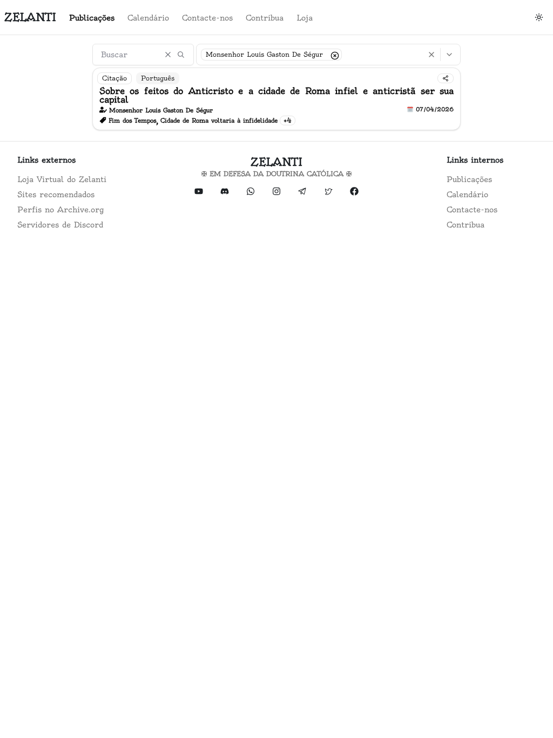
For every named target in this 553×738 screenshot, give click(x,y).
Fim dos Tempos (132, 120)
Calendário (148, 18)
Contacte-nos (207, 18)
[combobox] (328, 54)
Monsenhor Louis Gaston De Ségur (161, 110)
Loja (304, 18)
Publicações (91, 18)
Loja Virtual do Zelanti (61, 179)
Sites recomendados (56, 194)
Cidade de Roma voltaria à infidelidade (219, 120)
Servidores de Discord (60, 225)
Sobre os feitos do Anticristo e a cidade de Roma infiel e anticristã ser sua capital (276, 95)
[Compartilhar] (445, 78)
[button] (333, 54)
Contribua (265, 18)
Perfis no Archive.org (60, 209)
